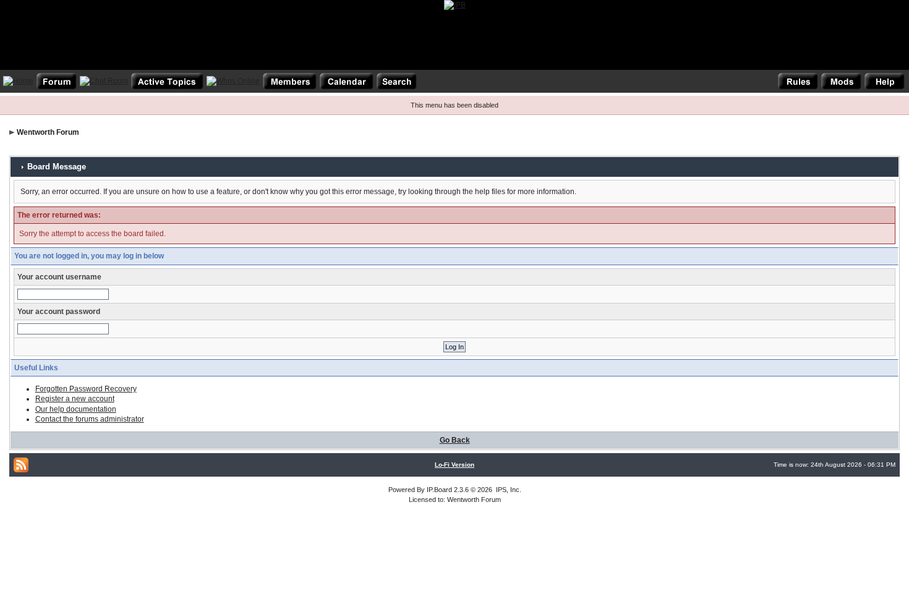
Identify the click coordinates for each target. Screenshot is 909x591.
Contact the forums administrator (89, 419)
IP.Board (439, 489)
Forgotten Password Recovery (86, 389)
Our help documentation (75, 409)
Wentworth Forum (48, 132)
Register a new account (74, 398)
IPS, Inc (507, 489)
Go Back (455, 440)
